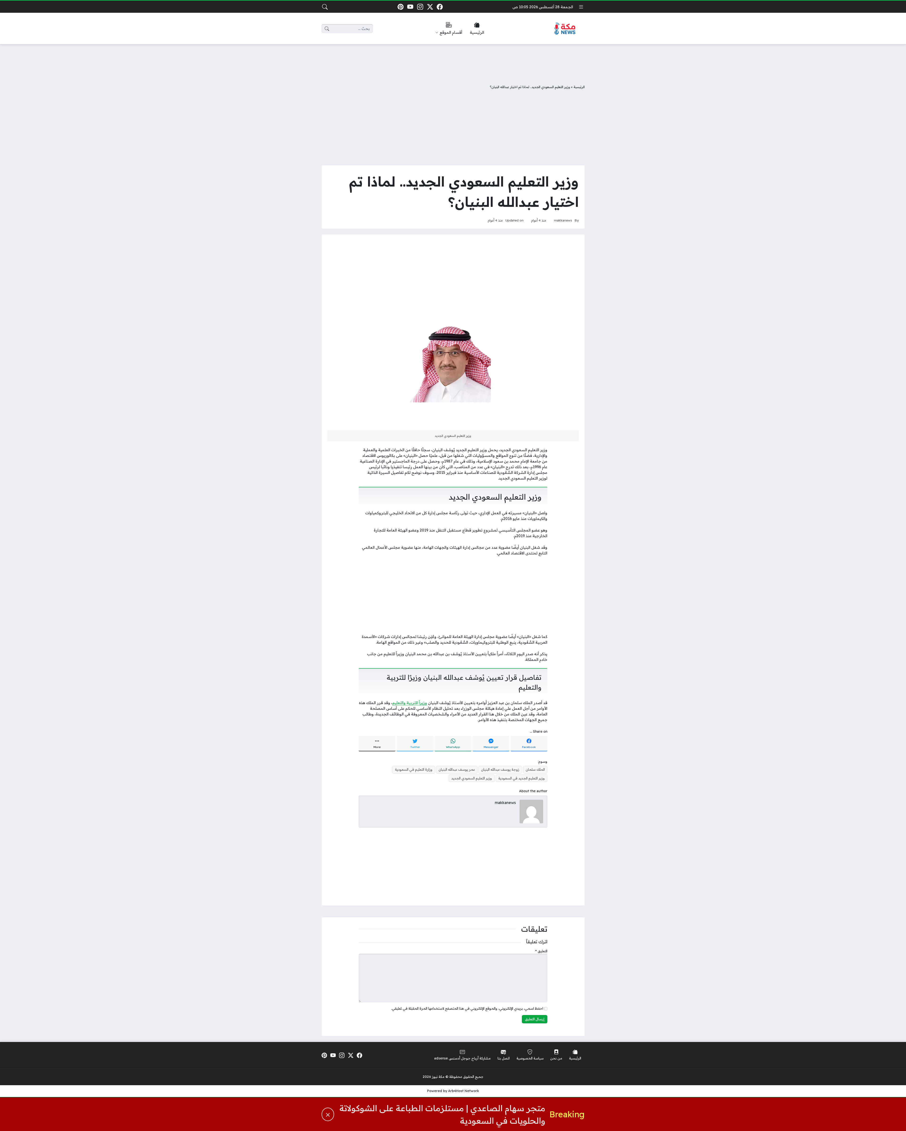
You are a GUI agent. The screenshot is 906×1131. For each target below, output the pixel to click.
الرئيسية (579, 87)
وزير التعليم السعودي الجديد (471, 778)
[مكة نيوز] (565, 28)
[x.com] (430, 7)
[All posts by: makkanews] (531, 811)
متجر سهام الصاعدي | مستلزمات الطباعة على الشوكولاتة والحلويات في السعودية (442, 1114)
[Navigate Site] (581, 7)
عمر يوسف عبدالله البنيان (457, 769)
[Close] (328, 1114)
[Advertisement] (453, 60)
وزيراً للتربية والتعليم (409, 702)
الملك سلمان (535, 769)
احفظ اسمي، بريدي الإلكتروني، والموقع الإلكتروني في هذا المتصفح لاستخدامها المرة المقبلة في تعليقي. (467, 1008)
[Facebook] (440, 7)
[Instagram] (420, 7)
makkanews (563, 220)
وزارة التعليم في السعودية (413, 769)
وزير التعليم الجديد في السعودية (521, 778)
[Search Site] (325, 7)
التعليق (541, 951)
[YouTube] (410, 7)
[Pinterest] (400, 7)
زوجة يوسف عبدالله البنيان (500, 769)
